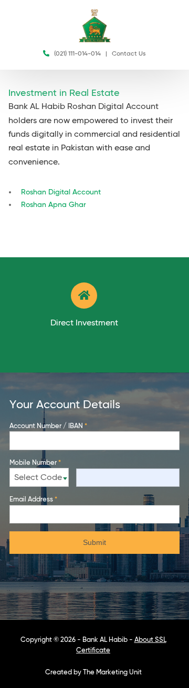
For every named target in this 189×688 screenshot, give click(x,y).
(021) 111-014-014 (77, 54)
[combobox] (39, 477)
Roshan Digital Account (61, 192)
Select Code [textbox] (38, 478)
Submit (94, 542)
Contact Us (129, 54)
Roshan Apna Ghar (53, 205)
